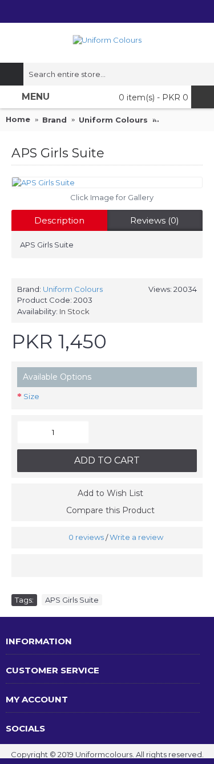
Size (31, 396)
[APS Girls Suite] (107, 182)
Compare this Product (110, 510)
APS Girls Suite (72, 599)
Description (59, 220)
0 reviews (86, 537)
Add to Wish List (110, 493)
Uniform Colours (73, 289)
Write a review (136, 537)
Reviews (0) (154, 220)
